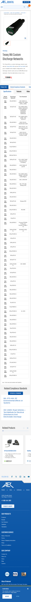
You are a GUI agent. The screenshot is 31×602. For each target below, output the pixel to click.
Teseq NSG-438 (10, 66)
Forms (3, 538)
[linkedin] (24, 477)
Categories (6, 12)
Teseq (5, 51)
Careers (3, 563)
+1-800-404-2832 (6, 500)
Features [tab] (19, 91)
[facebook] (12, 477)
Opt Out (17, 596)
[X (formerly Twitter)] (16, 477)
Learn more (13, 592)
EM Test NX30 (21, 66)
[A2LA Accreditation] (15, 574)
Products (4, 517)
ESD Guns (23, 12)
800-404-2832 (26, 2)
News (3, 559)
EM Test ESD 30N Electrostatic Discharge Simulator (14, 584)
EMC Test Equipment (15, 12)
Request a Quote (7, 506)
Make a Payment (6, 535)
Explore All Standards (15, 393)
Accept (7, 596)
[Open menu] (2, 7)
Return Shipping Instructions (8, 540)
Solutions (4, 524)
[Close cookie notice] (28, 588)
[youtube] (28, 477)
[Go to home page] (7, 2)
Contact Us (4, 554)
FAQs (3, 542)
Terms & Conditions (6, 545)
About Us (4, 556)
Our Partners (5, 522)
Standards (4, 526)
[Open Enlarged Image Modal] (25, 38)
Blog (3, 561)
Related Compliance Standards (17, 87)
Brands (3, 519)
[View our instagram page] (20, 477)
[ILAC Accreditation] (7, 574)
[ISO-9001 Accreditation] (24, 574)
